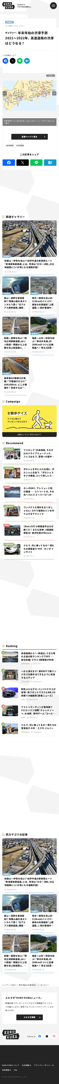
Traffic (13, 985)
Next (54, 93)
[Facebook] (5, 61)
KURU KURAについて (10, 1065)
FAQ (15, 1070)
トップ (5, 985)
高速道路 (10, 145)
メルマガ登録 (29, 1017)
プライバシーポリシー (43, 1065)
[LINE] (20, 61)
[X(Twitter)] (47, 1036)
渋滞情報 (20, 145)
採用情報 (5, 1070)
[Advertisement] (29, 582)
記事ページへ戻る (29, 136)
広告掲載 (25, 1065)
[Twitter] (12, 61)
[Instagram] (54, 1036)
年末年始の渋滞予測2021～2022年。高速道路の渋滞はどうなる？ (28, 985)
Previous (5, 93)
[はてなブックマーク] (27, 61)
